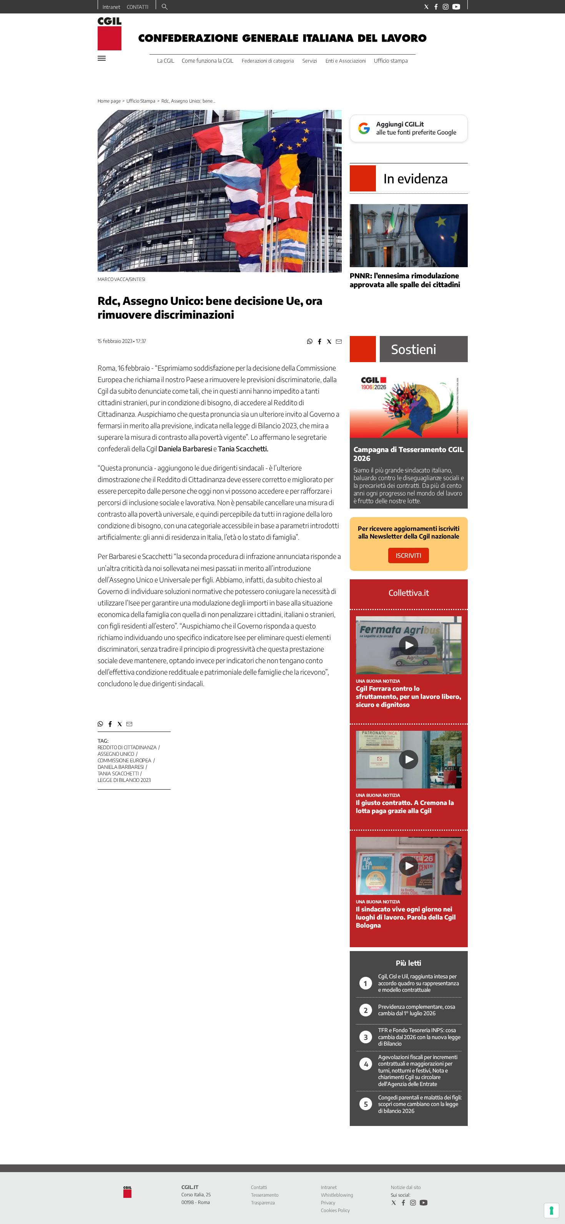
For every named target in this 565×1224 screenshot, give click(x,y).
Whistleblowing (337, 1195)
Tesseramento (265, 1195)
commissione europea (125, 760)
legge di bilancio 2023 (124, 780)
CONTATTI (137, 7)
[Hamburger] (102, 58)
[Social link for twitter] (426, 7)
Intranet (111, 7)
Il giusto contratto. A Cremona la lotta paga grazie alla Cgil (405, 807)
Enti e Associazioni (346, 61)
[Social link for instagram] (446, 7)
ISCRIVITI (408, 555)
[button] (310, 341)
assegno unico (116, 754)
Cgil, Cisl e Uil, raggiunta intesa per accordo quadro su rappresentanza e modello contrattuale (418, 983)
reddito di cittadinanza (127, 747)
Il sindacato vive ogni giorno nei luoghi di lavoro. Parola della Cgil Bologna (406, 917)
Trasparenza (263, 1203)
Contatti (259, 1187)
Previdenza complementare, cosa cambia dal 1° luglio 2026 (416, 1010)
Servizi (309, 61)
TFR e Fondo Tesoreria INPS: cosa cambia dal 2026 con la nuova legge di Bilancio (419, 1037)
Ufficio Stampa (140, 101)
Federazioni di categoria (268, 61)
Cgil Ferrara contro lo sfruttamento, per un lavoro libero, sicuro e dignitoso (408, 696)
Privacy (328, 1203)
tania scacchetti (118, 773)
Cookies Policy (335, 1210)
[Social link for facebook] (436, 7)
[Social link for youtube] (456, 7)
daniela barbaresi (121, 767)
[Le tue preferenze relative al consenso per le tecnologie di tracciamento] (551, 1210)
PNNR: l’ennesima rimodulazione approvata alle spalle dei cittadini (405, 280)
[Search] (165, 7)
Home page (109, 101)
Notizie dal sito (406, 1187)
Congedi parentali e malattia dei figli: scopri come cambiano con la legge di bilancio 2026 (420, 1104)
